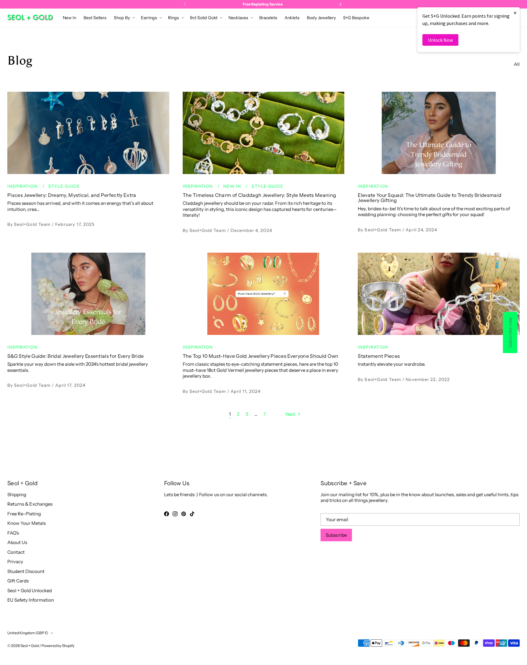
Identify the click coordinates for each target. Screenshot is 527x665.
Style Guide (64, 186)
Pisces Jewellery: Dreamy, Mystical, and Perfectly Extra (71, 195)
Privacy (15, 561)
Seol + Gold (29, 645)
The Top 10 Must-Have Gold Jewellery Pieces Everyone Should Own (261, 356)
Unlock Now (440, 40)
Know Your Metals (26, 523)
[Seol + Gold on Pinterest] (183, 514)
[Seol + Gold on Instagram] (175, 514)
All (517, 64)
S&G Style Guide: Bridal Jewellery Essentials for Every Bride (75, 356)
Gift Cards (18, 581)
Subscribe (336, 535)
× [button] (515, 12)
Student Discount (26, 571)
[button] (123, 17)
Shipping (16, 494)
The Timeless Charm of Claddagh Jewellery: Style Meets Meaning (259, 195)
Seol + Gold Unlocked (29, 590)
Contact (16, 552)
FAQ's (13, 533)
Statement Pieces (379, 356)
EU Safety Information (30, 600)
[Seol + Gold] (30, 17)
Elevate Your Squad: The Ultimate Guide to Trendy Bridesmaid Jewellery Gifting (429, 198)
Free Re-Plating (24, 514)
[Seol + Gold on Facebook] (166, 514)
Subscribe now (510, 333)
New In (232, 186)
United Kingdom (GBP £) (27, 633)
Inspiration (23, 186)
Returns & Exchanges (29, 504)
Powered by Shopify (57, 645)
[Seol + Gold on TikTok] (192, 514)
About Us (17, 542)
